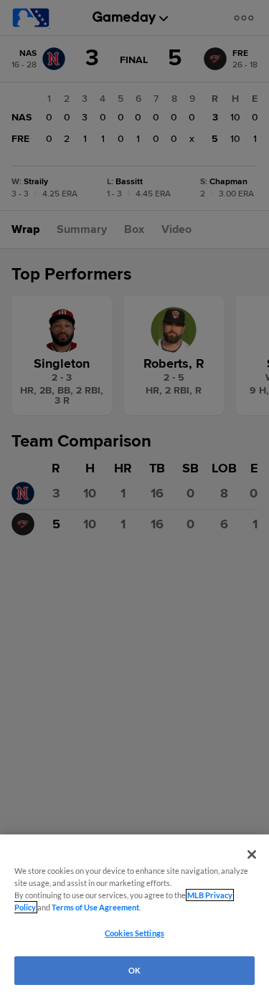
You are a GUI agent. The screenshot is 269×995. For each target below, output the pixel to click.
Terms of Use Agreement (95, 907)
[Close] (252, 854)
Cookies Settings (134, 933)
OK (134, 970)
